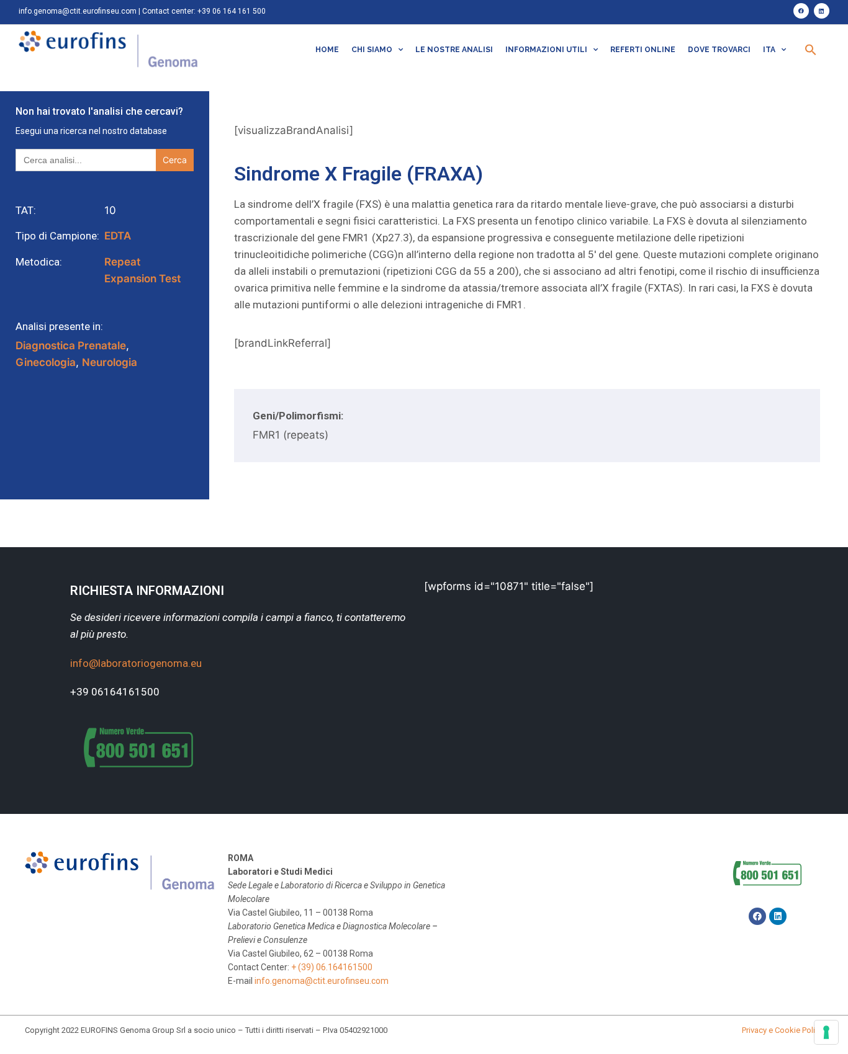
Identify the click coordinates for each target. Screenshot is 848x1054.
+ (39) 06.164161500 (331, 967)
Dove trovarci (719, 49)
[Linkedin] (821, 11)
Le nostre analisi (454, 49)
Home (327, 49)
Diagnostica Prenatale (71, 345)
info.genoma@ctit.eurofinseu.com (78, 11)
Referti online (642, 49)
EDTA (117, 236)
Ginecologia (46, 362)
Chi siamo (371, 49)
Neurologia (109, 362)
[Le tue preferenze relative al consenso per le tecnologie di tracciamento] (826, 1032)
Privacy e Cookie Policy (782, 1030)
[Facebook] (801, 11)
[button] (810, 49)
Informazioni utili (546, 49)
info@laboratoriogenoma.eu (136, 663)
